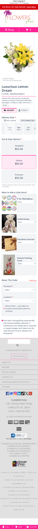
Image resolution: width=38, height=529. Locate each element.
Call (7, 526)
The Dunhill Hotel (19, 453)
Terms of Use (19, 510)
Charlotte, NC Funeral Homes (13, 472)
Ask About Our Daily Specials (19, 7)
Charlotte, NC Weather (14, 480)
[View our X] (26, 394)
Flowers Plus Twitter (19, 456)
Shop (11, 29)
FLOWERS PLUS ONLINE (11, 443)
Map (19, 526)
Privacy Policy (9, 506)
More (5, 105)
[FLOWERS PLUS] (19, 24)
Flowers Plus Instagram (18, 448)
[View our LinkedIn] (19, 394)
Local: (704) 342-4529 (19, 411)
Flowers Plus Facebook (18, 451)
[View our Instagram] (15, 394)
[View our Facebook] (7, 394)
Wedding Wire (29, 443)
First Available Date (27, 120)
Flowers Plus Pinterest (18, 446)
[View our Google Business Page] (11, 394)
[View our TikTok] (22, 394)
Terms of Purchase (25, 506)
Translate (25, 3)
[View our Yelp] (30, 394)
